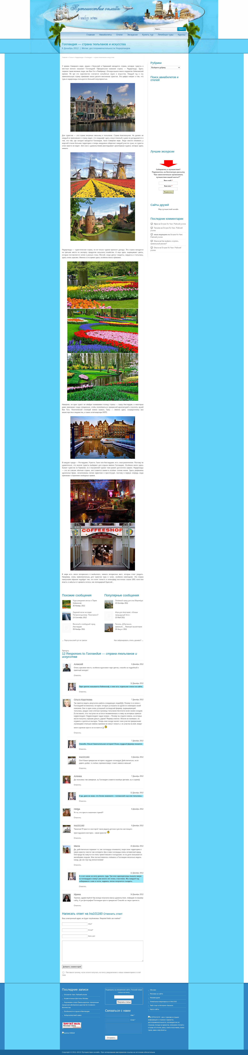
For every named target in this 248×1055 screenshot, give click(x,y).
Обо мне (153, 990)
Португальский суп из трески (74, 640)
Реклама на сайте (156, 994)
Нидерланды (79, 57)
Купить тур (147, 34)
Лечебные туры (165, 34)
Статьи (71, 57)
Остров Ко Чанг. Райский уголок (173, 224)
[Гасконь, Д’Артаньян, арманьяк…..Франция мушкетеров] (108, 627)
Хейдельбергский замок (72, 1015)
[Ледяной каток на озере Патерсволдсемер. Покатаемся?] (66, 616)
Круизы (181, 34)
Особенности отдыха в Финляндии (77, 1011)
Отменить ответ (112, 913)
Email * (132, 1020)
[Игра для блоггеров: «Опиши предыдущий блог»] (108, 616)
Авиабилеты (105, 34)
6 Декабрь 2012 (70, 48)
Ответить (77, 675)
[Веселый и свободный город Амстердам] (66, 627)
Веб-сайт (91, 936)
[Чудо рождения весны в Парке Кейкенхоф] (66, 604)
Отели (119, 34)
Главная (91, 34)
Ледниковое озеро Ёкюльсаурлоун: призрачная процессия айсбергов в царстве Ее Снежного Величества (80, 1004)
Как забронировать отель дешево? (128, 640)
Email (90, 930)
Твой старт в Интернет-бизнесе (161, 1005)
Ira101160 (96, 913)
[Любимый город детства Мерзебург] (108, 604)
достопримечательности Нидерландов (109, 48)
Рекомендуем (155, 998)
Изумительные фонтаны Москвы (76, 998)
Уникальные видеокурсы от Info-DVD (163, 1002)
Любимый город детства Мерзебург (129, 601)
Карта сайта (154, 1009)
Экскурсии (132, 34)
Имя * (132, 1015)
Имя (90, 924)
